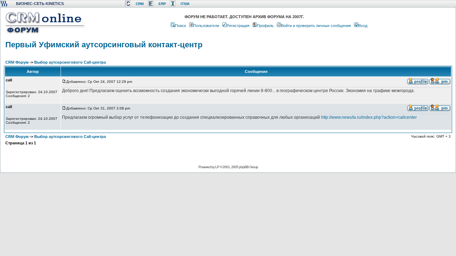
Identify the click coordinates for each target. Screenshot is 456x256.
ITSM (185, 4)
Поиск (180, 25)
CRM (140, 4)
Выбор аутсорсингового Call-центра (70, 62)
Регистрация (238, 25)
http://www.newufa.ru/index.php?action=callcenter (369, 117)
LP (217, 167)
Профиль (265, 25)
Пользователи (206, 25)
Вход (362, 25)
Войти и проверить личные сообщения (316, 25)
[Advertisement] (227, 196)
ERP (162, 4)
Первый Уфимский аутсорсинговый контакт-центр (103, 44)
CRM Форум (16, 62)
